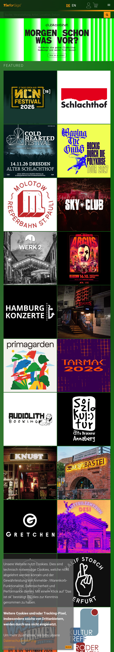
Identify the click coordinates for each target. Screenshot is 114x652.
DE (68, 5)
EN (74, 5)
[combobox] (54, 15)
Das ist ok (68, 647)
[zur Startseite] (12, 5)
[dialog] (37, 604)
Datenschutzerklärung (19, 641)
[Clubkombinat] (57, 39)
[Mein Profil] (89, 5)
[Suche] (107, 15)
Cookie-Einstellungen (9, 647)
